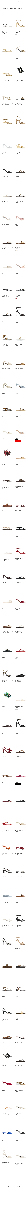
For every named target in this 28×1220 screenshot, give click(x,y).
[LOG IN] (22, 1)
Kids (11, 8)
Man (8, 8)
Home (15, 8)
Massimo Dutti (22, 8)
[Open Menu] (2, 1)
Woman (4, 8)
